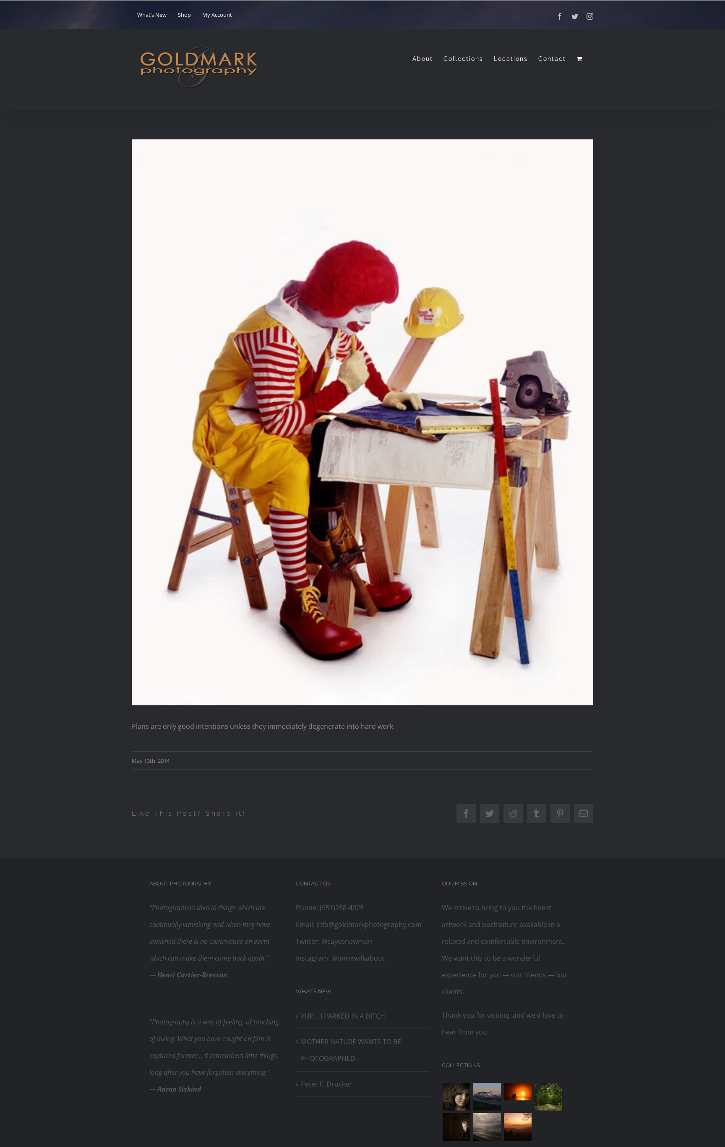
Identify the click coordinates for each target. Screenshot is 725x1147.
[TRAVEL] (486, 1127)
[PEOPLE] (456, 1097)
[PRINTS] (456, 1127)
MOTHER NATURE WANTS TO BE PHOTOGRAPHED (351, 1050)
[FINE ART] (517, 1127)
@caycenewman (346, 941)
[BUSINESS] (517, 1092)
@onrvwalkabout (357, 958)
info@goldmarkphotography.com (368, 924)
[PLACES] (486, 1097)
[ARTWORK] (548, 1097)
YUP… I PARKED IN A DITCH (343, 1016)
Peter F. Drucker (326, 1084)
